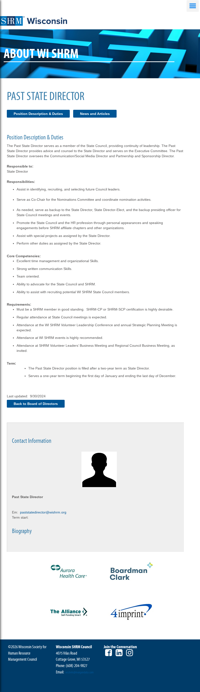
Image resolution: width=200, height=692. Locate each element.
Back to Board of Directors (36, 404)
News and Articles (95, 114)
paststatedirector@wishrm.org (43, 512)
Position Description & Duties (38, 114)
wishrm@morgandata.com (79, 672)
